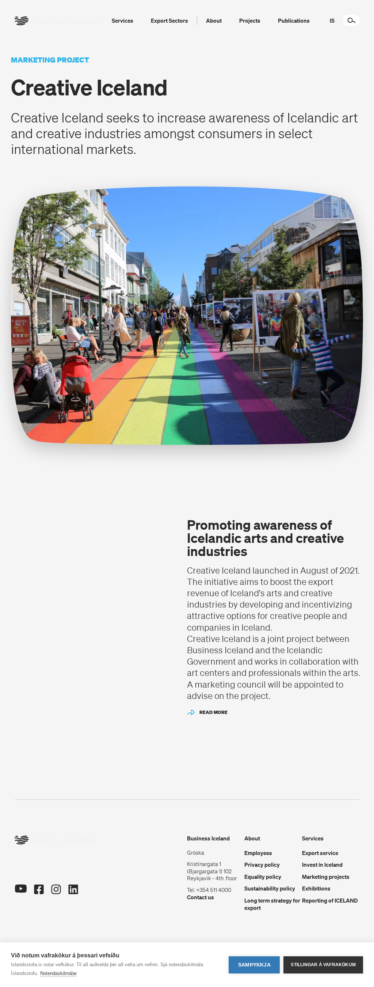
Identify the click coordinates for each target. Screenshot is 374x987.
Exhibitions (316, 888)
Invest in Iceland (322, 864)
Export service (320, 852)
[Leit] (351, 20)
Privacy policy (262, 864)
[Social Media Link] (21, 891)
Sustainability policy (269, 888)
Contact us (200, 897)
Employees (258, 852)
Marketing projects (326, 876)
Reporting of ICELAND (330, 900)
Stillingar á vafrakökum (323, 964)
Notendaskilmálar (58, 973)
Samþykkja (254, 965)
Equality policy (262, 876)
